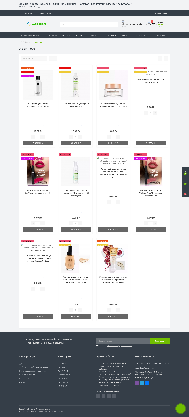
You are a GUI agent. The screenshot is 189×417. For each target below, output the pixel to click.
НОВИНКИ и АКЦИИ (30, 35)
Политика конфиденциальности (119, 346)
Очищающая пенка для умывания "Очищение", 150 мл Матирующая (76, 193)
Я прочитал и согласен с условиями (124, 346)
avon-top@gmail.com (144, 368)
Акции (22, 382)
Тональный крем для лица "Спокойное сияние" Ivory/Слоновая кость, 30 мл (75, 279)
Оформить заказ (162, 25)
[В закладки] (89, 68)
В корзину (38, 143)
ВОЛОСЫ (126, 35)
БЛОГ (23, 41)
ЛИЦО (94, 35)
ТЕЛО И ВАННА (109, 35)
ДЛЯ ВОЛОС (63, 382)
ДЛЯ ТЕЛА (62, 367)
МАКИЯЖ (65, 35)
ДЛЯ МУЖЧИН (142, 35)
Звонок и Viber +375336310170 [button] (152, 363)
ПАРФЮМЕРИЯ (64, 374)
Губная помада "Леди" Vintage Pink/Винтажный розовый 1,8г (151, 193)
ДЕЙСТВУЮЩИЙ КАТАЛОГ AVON (33, 367)
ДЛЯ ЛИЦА (62, 378)
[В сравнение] (52, 72)
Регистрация (51, 35)
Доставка (23, 363)
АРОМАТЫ (80, 35)
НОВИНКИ (62, 386)
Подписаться (160, 341)
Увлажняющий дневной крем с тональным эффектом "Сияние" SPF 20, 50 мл (113, 279)
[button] (27, 13)
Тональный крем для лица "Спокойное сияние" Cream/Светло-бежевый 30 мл (38, 258)
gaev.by (48, 409)
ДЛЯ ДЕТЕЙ (160, 35)
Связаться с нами (27, 374)
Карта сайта (24, 378)
